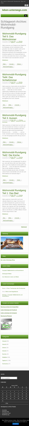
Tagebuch (13, 42)
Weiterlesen (5, 60)
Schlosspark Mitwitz (6, 273)
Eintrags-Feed (5, 411)
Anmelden (4, 410)
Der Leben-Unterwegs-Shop (8, 260)
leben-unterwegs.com (14, 10)
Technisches (5, 363)
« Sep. (6, 403)
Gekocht (4, 344)
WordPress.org (5, 414)
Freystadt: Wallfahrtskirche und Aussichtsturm (13, 270)
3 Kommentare (19, 42)
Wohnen (19, 64)
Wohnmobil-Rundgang (7, 66)
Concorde (11, 64)
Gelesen (4, 347)
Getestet (4, 350)
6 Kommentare (19, 83)
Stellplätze (4, 357)
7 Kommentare (19, 158)
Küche (18, 180)
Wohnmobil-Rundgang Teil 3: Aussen (14, 116)
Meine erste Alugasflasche (12, 291)
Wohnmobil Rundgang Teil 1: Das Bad (14, 192)
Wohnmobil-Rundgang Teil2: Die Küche (14, 154)
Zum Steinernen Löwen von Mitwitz (10, 276)
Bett (4, 105)
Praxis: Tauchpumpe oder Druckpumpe (16, 288)
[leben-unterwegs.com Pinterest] (25, 5)
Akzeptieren (15, 423)
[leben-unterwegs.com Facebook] (27, 5)
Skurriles (4, 354)
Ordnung (19, 142)
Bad (4, 218)
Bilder (4, 64)
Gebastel (4, 341)
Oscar (3, 288)
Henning (20, 41)
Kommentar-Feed (6, 413)
